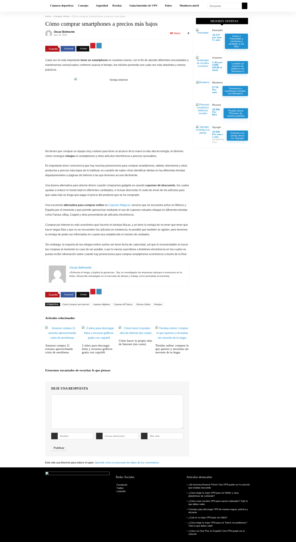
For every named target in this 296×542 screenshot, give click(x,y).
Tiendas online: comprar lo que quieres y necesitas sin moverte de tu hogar (172, 349)
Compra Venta (61, 16)
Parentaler (217, 30)
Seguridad (102, 5)
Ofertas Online (143, 304)
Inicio (48, 16)
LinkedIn (121, 491)
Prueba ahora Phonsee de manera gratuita (235, 113)
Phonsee (216, 104)
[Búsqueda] (244, 6)
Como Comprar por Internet (75, 304)
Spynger (216, 127)
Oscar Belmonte (64, 31)
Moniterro (217, 82)
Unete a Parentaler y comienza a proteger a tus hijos (236, 41)
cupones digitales (101, 304)
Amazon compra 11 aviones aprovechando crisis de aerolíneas (59, 349)
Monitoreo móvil (189, 5)
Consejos (83, 5)
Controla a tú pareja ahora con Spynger (237, 135)
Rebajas (158, 304)
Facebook (121, 484)
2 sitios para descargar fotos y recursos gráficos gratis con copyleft (97, 349)
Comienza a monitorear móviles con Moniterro (235, 91)
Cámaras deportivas (61, 5)
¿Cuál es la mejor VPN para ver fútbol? (207, 517)
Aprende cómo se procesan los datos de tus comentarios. (127, 462)
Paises (168, 5)
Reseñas (117, 5)
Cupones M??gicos (123, 304)
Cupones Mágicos (119, 205)
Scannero (217, 57)
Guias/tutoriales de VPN (143, 5)
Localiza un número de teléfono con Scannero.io (237, 67)
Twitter (120, 488)
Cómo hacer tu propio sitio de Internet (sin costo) (135, 342)
